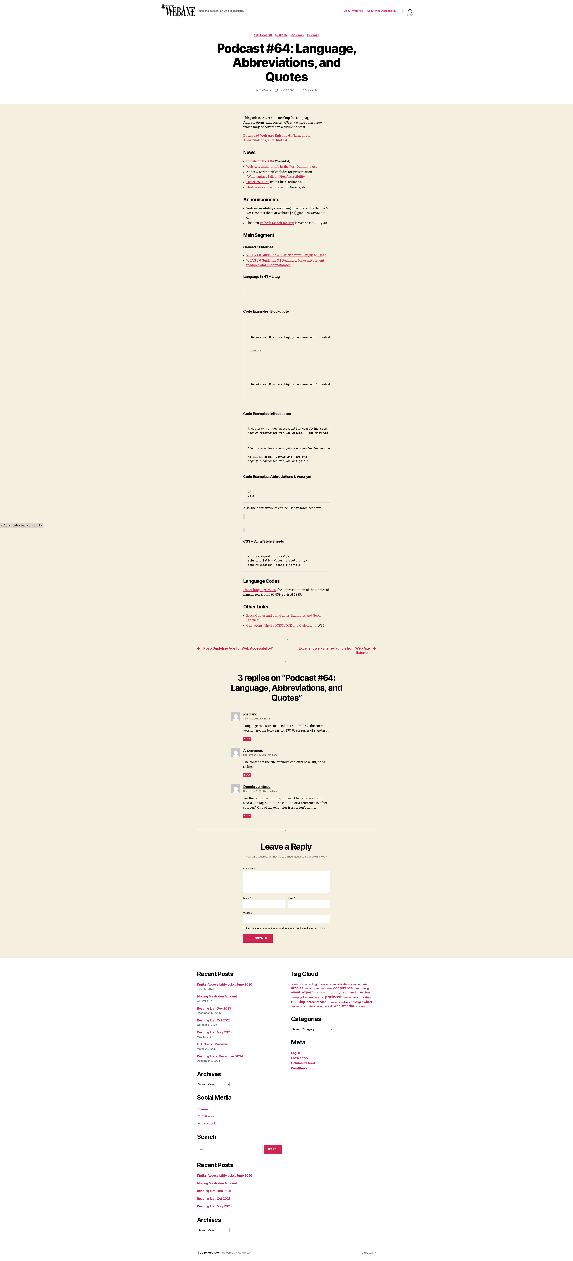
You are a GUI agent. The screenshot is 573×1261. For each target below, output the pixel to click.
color (329, 989)
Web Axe (213, 1252)
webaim (348, 1006)
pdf (322, 998)
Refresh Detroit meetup (277, 223)
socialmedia (332, 1002)
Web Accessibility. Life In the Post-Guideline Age (281, 167)
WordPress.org (302, 1068)
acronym (281, 35)
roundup (298, 1001)
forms (322, 993)
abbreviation (263, 35)
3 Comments (310, 90)
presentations (352, 997)
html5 (352, 992)
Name (247, 898)
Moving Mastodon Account (217, 996)
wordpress (360, 1006)
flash (316, 993)
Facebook (208, 1123)
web (337, 1006)
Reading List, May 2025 (214, 1032)
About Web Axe (353, 10)
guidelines (343, 993)
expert (307, 992)
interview (364, 992)
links (317, 998)
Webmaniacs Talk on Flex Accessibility (276, 177)
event (295, 992)
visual (312, 1006)
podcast (313, 35)
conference (343, 988)
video (303, 1006)
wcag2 (328, 1006)
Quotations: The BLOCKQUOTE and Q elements (281, 626)
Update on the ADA (260, 161)
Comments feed (303, 1063)
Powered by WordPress (236, 1252)
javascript (295, 998)
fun (328, 993)
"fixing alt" (324, 984)
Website (247, 912)
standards (344, 1002)
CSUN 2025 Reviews (212, 1044)
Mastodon (208, 1115)
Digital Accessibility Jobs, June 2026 (224, 984)
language (297, 35)
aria (365, 984)
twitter (367, 1002)
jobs (303, 997)
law (311, 997)
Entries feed (300, 1058)
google (334, 993)
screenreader (316, 1002)
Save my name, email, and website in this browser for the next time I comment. (285, 928)
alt (359, 984)
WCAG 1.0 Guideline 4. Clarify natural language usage (286, 255)
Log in (295, 1053)
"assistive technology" (304, 984)
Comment (249, 868)
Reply (247, 739)
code (323, 988)
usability (295, 1006)
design (366, 988)
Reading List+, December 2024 (220, 1056)
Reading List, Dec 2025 (214, 1008)
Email (291, 898)
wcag (320, 1006)
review (366, 997)
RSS (204, 1108)
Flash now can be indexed (265, 187)
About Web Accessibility (381, 10)
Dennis (267, 90)
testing (356, 1002)
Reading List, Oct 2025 (214, 1020)
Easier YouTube (257, 182)
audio (308, 988)
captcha (315, 989)
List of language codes (259, 590)
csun (357, 988)
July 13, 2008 (286, 90)
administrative (339, 984)
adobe (353, 984)
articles (297, 988)
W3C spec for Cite (267, 798)
